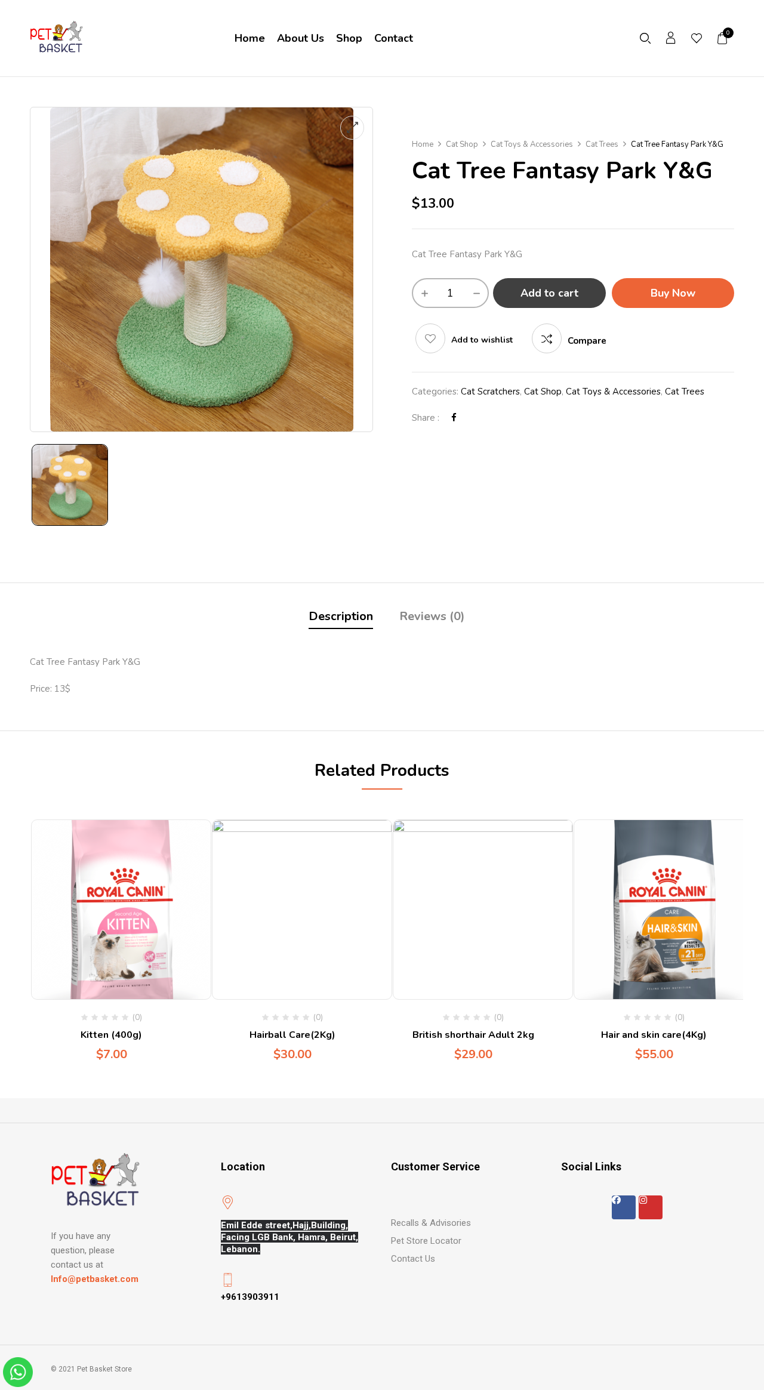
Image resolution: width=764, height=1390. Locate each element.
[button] (722, 38)
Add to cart (549, 293)
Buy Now (673, 293)
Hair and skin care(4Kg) (654, 1034)
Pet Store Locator (426, 1240)
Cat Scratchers (490, 391)
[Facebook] (454, 418)
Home (422, 144)
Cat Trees (602, 144)
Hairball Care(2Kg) (292, 1034)
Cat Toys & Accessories (532, 144)
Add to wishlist (482, 340)
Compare (587, 341)
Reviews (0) (432, 616)
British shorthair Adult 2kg (473, 1034)
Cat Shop (462, 144)
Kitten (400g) (111, 1034)
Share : (425, 418)
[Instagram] (651, 1207)
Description (341, 616)
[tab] (341, 618)
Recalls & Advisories (431, 1223)
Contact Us (413, 1258)
